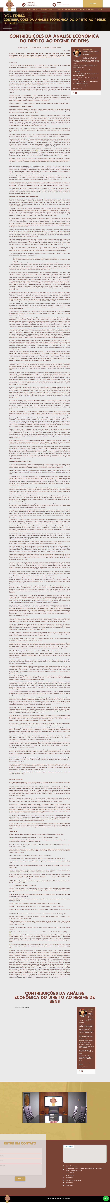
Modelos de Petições (87, 9)
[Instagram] (99, 9)
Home (29, 9)
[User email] (76, 93)
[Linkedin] (101, 9)
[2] (65, 429)
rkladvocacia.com (77, 88)
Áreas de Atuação (47, 9)
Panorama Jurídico (71, 9)
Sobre (35, 9)
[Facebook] (73, 93)
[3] (67, 440)
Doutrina (60, 9)
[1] (37, 150)
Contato (92, 4)
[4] (64, 551)
